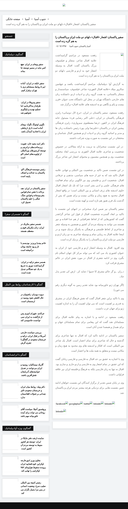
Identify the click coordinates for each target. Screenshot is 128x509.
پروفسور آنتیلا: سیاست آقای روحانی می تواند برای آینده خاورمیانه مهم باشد (33, 412)
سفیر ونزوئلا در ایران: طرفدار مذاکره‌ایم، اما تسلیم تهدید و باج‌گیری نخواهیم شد (31, 107)
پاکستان (82, 46)
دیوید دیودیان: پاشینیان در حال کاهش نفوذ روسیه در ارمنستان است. (32, 298)
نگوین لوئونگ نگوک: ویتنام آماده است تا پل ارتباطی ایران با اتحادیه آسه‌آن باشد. (33, 128)
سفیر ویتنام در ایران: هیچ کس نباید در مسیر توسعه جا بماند (33, 68)
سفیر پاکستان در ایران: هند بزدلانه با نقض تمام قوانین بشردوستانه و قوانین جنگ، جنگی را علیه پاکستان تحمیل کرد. (33, 195)
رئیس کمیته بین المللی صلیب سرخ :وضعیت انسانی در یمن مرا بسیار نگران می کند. (33, 487)
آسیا (27, 19)
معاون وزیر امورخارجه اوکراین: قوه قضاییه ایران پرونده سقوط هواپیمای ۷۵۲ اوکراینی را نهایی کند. (33, 465)
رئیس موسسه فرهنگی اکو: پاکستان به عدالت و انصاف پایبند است (33, 173)
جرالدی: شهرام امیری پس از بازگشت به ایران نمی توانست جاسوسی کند (32, 317)
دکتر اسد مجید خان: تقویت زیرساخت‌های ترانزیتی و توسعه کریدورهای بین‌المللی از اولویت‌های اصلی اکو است (33, 150)
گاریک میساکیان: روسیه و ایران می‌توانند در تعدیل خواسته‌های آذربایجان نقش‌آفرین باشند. (32, 369)
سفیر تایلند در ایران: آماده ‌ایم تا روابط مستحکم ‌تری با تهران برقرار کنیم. (33, 87)
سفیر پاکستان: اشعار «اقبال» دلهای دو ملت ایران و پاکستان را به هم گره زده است (89, 39)
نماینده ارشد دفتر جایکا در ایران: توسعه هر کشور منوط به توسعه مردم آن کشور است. (32, 443)
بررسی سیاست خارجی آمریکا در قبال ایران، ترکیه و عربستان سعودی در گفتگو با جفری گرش (33, 337)
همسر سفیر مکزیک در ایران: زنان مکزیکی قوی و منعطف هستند (32, 227)
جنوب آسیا (40, 19)
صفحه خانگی (13, 19)
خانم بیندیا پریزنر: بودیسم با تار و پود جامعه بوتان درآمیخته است (33, 246)
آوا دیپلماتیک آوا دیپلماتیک (64, 5)
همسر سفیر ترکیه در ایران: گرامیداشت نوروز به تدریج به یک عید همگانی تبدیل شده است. (33, 267)
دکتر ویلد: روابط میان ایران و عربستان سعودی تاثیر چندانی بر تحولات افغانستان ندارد (33, 392)
